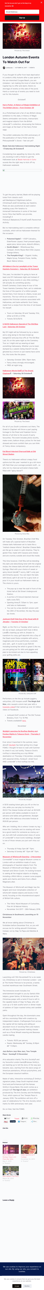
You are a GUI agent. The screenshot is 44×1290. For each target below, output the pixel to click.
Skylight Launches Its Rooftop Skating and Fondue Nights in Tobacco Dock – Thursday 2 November (21, 734)
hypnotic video (9, 707)
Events (32, 67)
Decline (27, 1286)
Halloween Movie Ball (12, 371)
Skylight (12, 745)
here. (24, 721)
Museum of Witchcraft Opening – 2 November (22, 857)
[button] (22, 389)
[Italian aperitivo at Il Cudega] (29, 1149)
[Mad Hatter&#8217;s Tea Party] (11, 1170)
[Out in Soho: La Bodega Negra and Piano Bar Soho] (11, 1149)
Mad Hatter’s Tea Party (11, 1176)
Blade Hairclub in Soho (27, 159)
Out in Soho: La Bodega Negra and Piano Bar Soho (9, 1157)
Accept (17, 1286)
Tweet (16, 1118)
